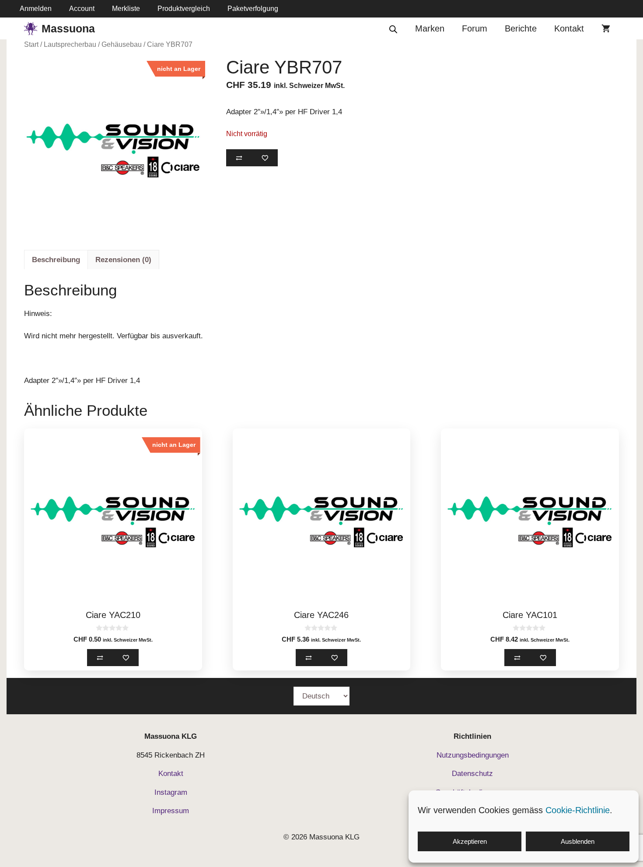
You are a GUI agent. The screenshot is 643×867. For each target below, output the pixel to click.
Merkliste (126, 8)
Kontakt (569, 28)
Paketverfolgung (252, 8)
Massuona (68, 28)
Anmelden (36, 8)
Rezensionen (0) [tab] (123, 260)
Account (81, 8)
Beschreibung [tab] (56, 260)
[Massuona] (30, 28)
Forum (474, 28)
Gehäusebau (121, 44)
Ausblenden (577, 841)
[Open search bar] (393, 28)
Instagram (170, 792)
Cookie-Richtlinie (577, 810)
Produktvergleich (183, 8)
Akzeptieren (470, 841)
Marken (429, 28)
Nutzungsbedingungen (473, 755)
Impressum (170, 811)
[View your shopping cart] (606, 28)
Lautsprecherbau (70, 44)
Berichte (521, 28)
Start (31, 44)
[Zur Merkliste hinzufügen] (265, 157)
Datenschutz (472, 773)
